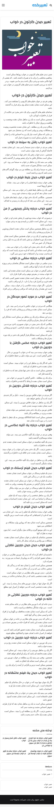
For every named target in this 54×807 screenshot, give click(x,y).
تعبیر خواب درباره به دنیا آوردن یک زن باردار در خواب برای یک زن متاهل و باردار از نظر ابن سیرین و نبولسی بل (40, 741)
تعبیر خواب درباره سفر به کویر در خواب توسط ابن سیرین (14, 752)
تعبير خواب (46, 774)
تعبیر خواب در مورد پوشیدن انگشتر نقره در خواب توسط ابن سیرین (40, 753)
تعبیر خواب (48, 784)
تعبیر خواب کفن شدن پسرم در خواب (14, 739)
